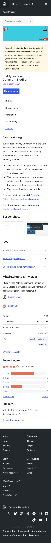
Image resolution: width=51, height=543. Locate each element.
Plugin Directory (9, 12)
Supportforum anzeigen (14, 420)
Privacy (6, 450)
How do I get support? (14, 258)
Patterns (31, 450)
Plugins (30, 445)
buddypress (42, 339)
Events (30, 463)
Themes (31, 441)
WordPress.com (11, 481)
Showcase (32, 436)
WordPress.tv (10, 472)
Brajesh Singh (13, 84)
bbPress (8, 490)
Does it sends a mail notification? (19, 267)
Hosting (6, 445)
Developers (8, 468)
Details (8, 101)
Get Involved (33, 459)
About (5, 436)
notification (43, 344)
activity (33, 339)
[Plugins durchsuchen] (30, 21)
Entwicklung (11, 121)
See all (45, 396)
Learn (5, 459)
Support (9, 128)
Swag (31, 472)
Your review (8, 396)
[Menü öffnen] (47, 4)
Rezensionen (11, 108)
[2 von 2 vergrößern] (45, 224)
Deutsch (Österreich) (19, 507)
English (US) (43, 333)
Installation (10, 114)
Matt (6, 486)
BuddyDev (13, 306)
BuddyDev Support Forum (15, 209)
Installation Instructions (14, 250)
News (5, 441)
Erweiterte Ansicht (11, 352)
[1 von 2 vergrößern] (21, 224)
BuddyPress (10, 495)
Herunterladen (11, 91)
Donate (32, 468)
